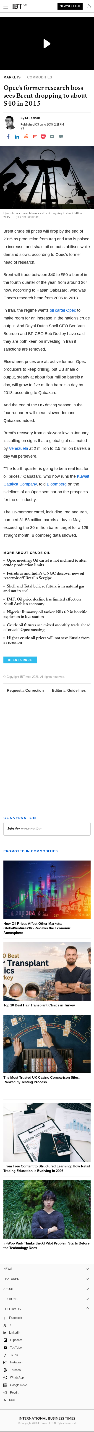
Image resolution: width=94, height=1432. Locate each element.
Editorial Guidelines (69, 690)
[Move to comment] (61, 136)
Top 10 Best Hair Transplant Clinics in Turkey (39, 1005)
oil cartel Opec (63, 310)
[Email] (52, 136)
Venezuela (18, 448)
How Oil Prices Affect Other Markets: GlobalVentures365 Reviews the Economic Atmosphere (37, 928)
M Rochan (32, 118)
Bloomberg (57, 484)
